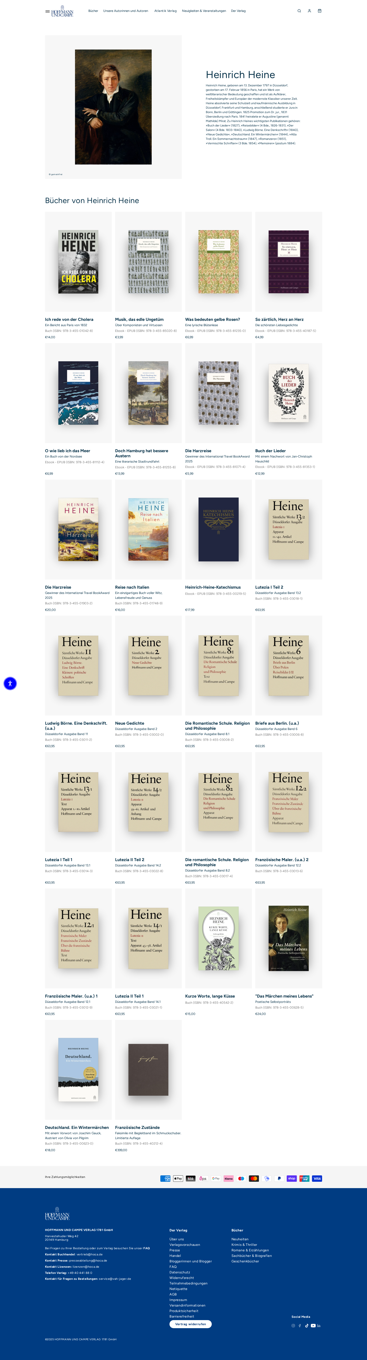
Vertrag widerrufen (190, 1324)
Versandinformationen (187, 1305)
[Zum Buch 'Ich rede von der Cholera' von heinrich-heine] (78, 262)
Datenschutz (179, 1272)
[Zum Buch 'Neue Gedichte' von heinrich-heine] (148, 666)
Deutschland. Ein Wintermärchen (77, 1127)
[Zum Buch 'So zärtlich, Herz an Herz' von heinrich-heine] (288, 262)
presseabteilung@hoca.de (88, 1260)
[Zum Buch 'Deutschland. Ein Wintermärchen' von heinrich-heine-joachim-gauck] (78, 1070)
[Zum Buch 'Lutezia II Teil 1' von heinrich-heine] (148, 938)
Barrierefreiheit (181, 1316)
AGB (173, 1294)
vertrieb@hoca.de (90, 1254)
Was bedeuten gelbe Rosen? (212, 319)
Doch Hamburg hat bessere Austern (141, 453)
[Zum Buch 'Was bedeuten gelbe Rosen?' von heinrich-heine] (218, 262)
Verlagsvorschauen (184, 1245)
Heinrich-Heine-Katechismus (213, 587)
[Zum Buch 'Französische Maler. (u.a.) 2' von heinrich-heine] (288, 802)
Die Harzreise (198, 450)
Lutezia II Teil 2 (129, 859)
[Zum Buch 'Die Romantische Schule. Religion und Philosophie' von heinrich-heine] (218, 666)
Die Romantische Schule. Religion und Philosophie (217, 726)
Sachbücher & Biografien (251, 1256)
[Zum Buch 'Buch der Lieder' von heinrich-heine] (288, 393)
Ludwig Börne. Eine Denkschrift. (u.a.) (76, 726)
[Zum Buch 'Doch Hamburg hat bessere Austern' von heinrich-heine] (148, 393)
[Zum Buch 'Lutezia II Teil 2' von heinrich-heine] (148, 802)
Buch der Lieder (270, 450)
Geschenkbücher (245, 1261)
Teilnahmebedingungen (188, 1283)
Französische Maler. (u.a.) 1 (71, 996)
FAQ (173, 1267)
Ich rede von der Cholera (69, 319)
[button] (10, 683)
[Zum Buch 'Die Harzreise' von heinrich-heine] (218, 393)
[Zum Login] (309, 10)
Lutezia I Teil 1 (58, 859)
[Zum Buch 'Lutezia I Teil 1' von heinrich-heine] (78, 802)
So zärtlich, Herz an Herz (279, 319)
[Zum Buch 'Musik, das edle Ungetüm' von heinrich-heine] (148, 262)
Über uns (176, 1239)
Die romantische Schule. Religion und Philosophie (217, 862)
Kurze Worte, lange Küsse (210, 996)
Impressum (178, 1300)
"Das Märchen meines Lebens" (284, 996)
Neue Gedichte (129, 723)
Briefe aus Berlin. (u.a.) (277, 723)
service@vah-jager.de (115, 1279)
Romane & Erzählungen (250, 1250)
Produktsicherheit (183, 1311)
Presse (174, 1250)
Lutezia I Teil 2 (269, 587)
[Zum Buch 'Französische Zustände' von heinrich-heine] (148, 1070)
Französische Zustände (137, 1127)
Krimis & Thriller (244, 1245)
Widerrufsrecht (181, 1278)
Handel (175, 1256)
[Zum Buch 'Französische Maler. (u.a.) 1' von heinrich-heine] (78, 938)
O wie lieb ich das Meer (67, 450)
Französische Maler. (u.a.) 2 (282, 859)
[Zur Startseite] (62, 11)
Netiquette (178, 1289)
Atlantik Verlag (165, 11)
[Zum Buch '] (288, 938)
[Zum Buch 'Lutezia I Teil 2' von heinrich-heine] (288, 530)
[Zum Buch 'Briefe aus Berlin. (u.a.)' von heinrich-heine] (288, 666)
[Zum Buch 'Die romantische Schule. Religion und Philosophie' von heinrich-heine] (218, 802)
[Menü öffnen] (47, 10)
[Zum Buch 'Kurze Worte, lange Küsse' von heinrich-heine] (218, 938)
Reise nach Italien (132, 587)
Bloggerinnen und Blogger (190, 1261)
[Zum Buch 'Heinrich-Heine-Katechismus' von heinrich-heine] (218, 530)
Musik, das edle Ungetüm (139, 319)
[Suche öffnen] (299, 10)
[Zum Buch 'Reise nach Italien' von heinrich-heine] (148, 530)
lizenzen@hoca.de (86, 1267)
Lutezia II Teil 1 (129, 996)
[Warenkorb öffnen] (319, 10)
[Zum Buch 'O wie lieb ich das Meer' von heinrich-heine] (78, 393)
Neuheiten (240, 1239)
